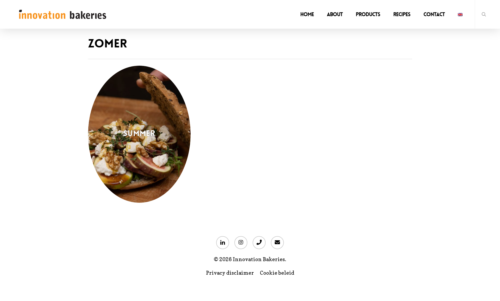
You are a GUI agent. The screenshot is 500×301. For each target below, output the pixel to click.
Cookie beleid (277, 273)
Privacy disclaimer (230, 273)
